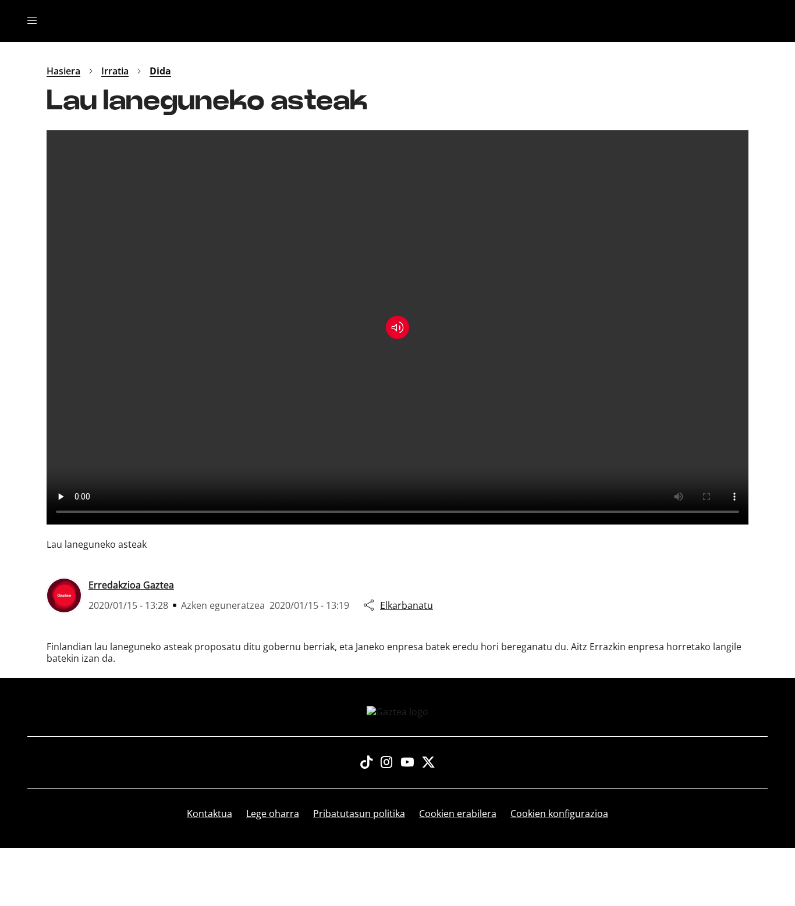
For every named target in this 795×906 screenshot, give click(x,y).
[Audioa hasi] (397, 327)
